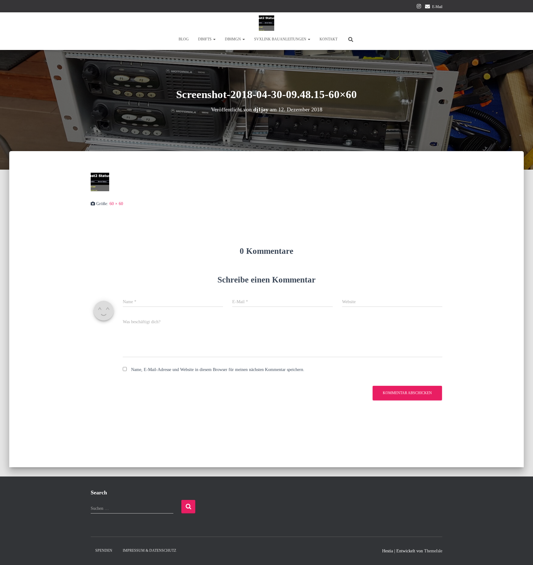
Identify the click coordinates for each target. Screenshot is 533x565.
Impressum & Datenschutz (149, 550)
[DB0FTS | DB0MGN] (266, 23)
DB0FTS (205, 39)
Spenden (103, 550)
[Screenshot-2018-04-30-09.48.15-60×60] (100, 181)
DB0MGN (233, 39)
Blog (184, 39)
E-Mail (437, 7)
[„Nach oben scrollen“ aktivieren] (521, 552)
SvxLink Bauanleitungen (280, 39)
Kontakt (328, 39)
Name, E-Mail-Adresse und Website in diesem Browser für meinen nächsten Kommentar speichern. (217, 369)
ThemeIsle (433, 551)
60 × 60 (116, 203)
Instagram (419, 7)
